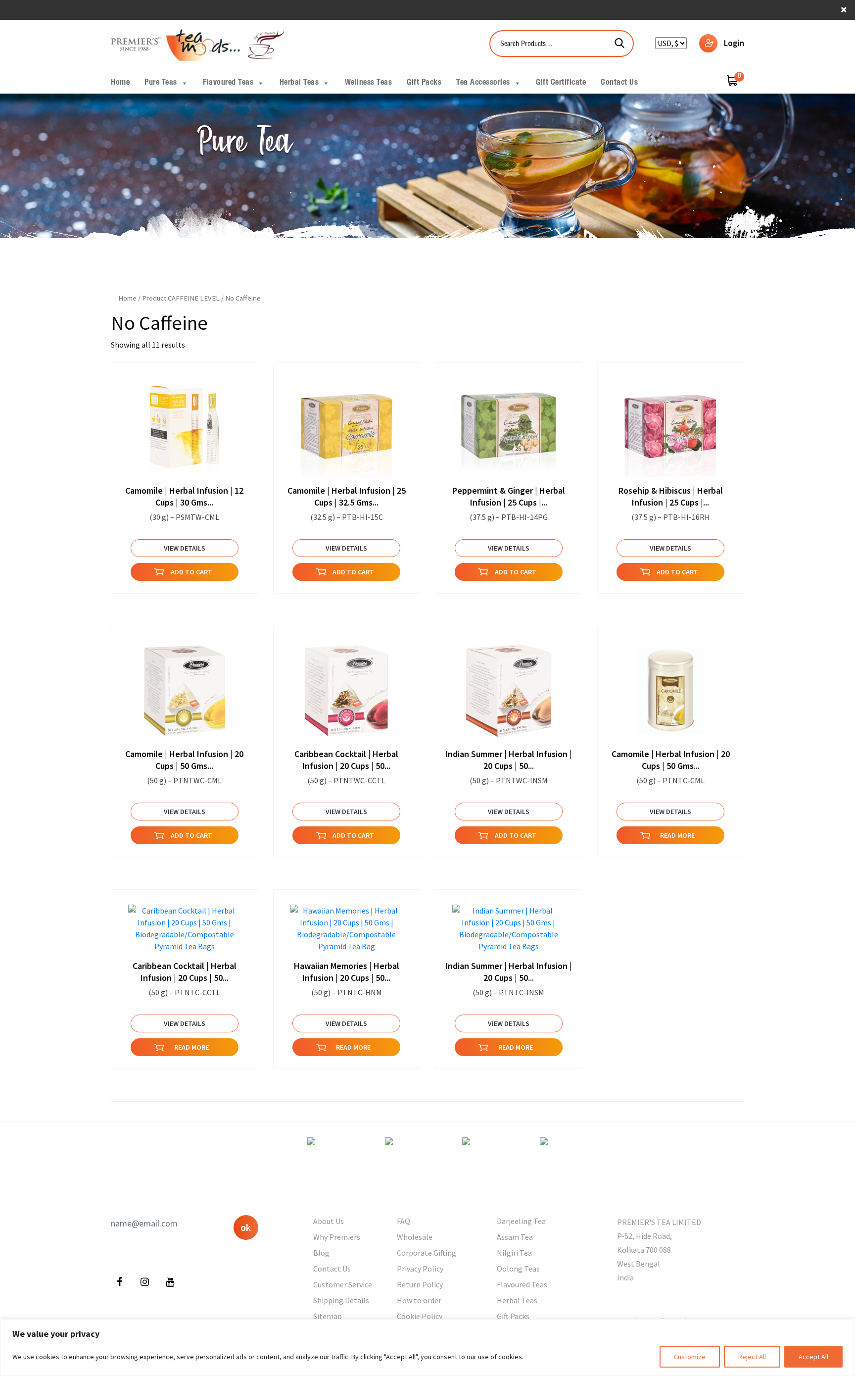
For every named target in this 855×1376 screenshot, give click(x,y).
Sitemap (327, 1316)
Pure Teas (160, 83)
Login (734, 43)
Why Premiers (336, 1237)
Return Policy (420, 1284)
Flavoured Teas (228, 83)
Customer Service (342, 1284)
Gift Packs (424, 83)
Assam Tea (515, 1237)
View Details (184, 548)
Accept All (813, 1356)
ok (245, 1227)
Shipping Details (341, 1300)
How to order (419, 1300)
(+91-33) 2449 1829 (649, 1299)
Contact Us (619, 83)
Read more (677, 835)
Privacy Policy (420, 1269)
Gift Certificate (561, 83)
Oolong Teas (518, 1269)
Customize (690, 1356)
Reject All (752, 1356)
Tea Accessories (483, 83)
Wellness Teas (368, 83)
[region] (427, 1347)
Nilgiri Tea (514, 1253)
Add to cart (191, 571)
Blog (321, 1253)
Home (120, 83)
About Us (328, 1221)
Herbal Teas (299, 83)
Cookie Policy (419, 1316)
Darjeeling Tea (521, 1221)
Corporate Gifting (426, 1253)
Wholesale (414, 1237)
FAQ (403, 1221)
